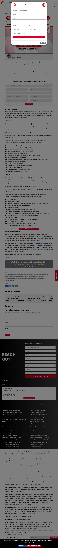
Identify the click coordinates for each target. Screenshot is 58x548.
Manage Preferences (33, 546)
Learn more (31, 542)
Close (43, 43)
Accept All (21, 546)
